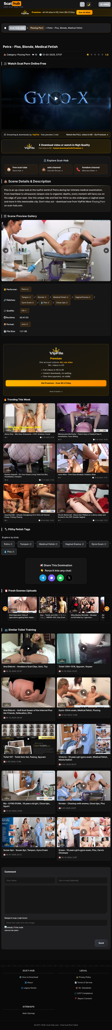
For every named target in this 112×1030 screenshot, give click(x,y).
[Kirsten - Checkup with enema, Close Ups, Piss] (83, 786)
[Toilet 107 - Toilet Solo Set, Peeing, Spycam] (28, 739)
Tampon (25, 297)
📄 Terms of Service (83, 982)
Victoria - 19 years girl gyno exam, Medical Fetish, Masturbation (83, 758)
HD (23, 310)
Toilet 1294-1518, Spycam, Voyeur (75, 666)
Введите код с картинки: (16, 918)
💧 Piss (44, 302)
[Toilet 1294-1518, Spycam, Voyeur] (83, 649)
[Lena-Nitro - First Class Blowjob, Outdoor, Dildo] (83, 458)
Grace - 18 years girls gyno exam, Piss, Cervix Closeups (81, 851)
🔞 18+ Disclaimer (83, 988)
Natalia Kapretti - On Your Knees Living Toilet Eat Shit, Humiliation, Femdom (26, 475)
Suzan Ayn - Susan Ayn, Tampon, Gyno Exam (25, 850)
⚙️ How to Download (28, 977)
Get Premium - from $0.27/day (56, 383)
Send (101, 943)
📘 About (28, 982)
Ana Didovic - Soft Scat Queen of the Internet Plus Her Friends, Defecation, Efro (27, 711)
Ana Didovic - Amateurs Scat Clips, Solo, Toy (25, 666)
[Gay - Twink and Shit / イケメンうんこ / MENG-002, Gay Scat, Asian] (53, 605)
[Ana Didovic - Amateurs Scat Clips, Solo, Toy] (28, 649)
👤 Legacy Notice (28, 988)
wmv (24, 324)
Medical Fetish (59, 297)
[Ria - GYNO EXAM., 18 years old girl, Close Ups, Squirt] (28, 786)
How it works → (56, 391)
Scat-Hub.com (17, 28)
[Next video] (107, 608)
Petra (24, 289)
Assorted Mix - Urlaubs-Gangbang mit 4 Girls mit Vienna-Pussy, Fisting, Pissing (27, 516)
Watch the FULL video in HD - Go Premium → (87, 134)
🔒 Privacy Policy (83, 977)
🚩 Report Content (83, 998)
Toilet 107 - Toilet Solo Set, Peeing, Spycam (24, 757)
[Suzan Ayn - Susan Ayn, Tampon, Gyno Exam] (28, 832)
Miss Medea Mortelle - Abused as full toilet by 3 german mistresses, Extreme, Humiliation (84, 618)
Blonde (41, 297)
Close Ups (60, 302)
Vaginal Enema (81, 297)
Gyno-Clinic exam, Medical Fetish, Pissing (79, 710)
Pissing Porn (36, 28)
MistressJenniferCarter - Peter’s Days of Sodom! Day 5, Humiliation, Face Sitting (80, 435)
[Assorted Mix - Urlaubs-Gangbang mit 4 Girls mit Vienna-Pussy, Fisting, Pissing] (29, 498)
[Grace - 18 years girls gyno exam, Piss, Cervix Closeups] (83, 832)
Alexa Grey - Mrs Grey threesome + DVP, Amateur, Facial (27, 434)
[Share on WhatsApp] (60, 577)
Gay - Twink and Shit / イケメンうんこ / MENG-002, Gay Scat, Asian (53, 617)
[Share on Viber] (51, 577)
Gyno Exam (27, 302)
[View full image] (56, 250)
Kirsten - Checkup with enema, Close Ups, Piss (82, 803)
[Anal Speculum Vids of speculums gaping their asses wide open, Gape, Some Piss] (22, 605)
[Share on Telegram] (42, 577)
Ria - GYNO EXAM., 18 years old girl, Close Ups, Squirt (26, 804)
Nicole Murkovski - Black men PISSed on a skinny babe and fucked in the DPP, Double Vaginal (82, 516)
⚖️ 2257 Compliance (83, 993)
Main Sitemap (29, 1013)
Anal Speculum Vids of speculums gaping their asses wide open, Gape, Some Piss (21, 617)
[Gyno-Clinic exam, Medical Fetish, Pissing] (83, 692)
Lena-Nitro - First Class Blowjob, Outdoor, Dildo (77, 474)
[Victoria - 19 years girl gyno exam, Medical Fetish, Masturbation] (83, 739)
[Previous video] (5, 608)
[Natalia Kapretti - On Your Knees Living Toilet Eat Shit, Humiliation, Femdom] (29, 458)
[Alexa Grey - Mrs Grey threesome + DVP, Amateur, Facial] (29, 417)
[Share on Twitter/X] (69, 577)
